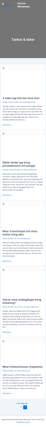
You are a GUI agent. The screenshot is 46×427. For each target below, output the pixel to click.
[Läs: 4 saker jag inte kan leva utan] (22, 80)
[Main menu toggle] (41, 5)
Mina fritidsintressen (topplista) (22, 366)
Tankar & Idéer (13, 102)
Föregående (22, 403)
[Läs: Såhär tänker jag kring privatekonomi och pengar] (22, 145)
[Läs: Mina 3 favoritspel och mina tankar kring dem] (22, 215)
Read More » (7, 125)
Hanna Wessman (23, 5)
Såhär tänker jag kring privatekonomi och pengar (18, 164)
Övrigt (4, 102)
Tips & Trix (18, 307)
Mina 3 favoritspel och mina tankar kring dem (19, 233)
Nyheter (5, 170)
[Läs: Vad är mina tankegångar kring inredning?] (22, 282)
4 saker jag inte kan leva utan (20, 98)
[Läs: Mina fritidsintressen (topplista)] (22, 351)
